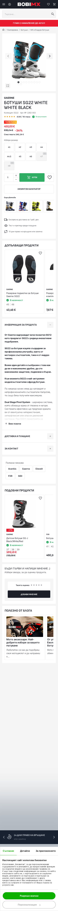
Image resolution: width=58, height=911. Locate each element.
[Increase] (15, 175)
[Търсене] (53, 14)
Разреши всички (29, 895)
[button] (18, 82)
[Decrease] (15, 179)
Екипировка (12, 30)
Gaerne (9, 97)
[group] (29, 59)
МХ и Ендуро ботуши (39, 30)
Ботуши (24, 30)
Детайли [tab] (25, 851)
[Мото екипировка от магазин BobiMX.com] (3, 30)
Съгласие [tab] (8, 851)
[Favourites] (48, 4)
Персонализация (27, 904)
